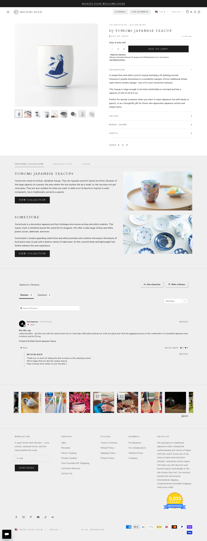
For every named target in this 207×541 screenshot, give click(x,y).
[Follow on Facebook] (16, 517)
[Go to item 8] (82, 114)
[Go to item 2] (28, 114)
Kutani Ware (138, 25)
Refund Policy (107, 447)
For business (140, 12)
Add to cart (158, 49)
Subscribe (26, 467)
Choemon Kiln (118, 25)
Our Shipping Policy (117, 60)
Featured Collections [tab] (29, 164)
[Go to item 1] (19, 114)
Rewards (65, 447)
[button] (181, 348)
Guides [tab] (86, 164)
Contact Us (66, 473)
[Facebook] (118, 145)
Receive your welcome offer (103, 3)
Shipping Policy (108, 453)
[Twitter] (123, 145)
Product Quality (69, 458)
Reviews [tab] (24, 295)
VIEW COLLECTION (32, 200)
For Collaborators (137, 447)
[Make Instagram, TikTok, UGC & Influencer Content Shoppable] (185, 416)
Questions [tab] (42, 295)
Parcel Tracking (68, 453)
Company (133, 458)
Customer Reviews (70, 468)
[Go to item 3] (37, 114)
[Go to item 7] (73, 114)
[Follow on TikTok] (45, 517)
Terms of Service (109, 442)
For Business (135, 442)
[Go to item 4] (46, 114)
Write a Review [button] (178, 284)
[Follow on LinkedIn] (52, 517)
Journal (120, 12)
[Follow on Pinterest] (30, 517)
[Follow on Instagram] (23, 517)
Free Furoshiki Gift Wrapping (75, 463)
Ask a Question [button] (153, 284)
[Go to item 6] (64, 114)
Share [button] (24, 348)
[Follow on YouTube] (38, 517)
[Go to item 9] (91, 114)
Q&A (63, 442)
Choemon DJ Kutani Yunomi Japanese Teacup (37, 341)
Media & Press (136, 453)
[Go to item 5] (55, 114)
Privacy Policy (107, 458)
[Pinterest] (127, 145)
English (176, 12)
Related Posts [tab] (63, 164)
